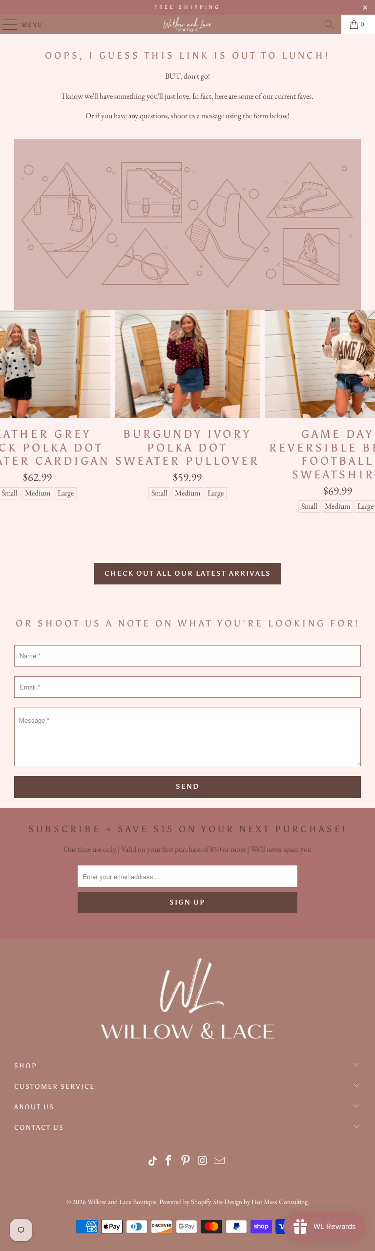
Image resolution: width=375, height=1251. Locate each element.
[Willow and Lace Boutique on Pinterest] (186, 1161)
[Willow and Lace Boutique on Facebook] (169, 1161)
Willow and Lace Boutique (121, 1201)
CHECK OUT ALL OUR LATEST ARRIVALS (187, 573)
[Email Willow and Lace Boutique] (219, 1161)
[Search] (329, 24)
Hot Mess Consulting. (280, 1201)
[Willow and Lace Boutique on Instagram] (203, 1161)
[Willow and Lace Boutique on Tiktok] (153, 1161)
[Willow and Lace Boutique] (187, 24)
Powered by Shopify (184, 1201)
